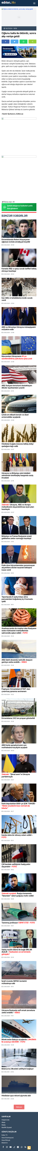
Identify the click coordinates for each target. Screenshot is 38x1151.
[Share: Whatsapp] (23, 42)
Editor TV (4, 1135)
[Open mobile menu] (34, 3)
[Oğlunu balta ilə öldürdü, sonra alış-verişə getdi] (19, 17)
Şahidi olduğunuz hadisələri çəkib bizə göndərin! (20, 207)
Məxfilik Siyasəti (7, 1127)
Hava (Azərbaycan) (8, 1137)
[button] (32, 41)
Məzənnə (4, 1143)
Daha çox (19, 1107)
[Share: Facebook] (6, 42)
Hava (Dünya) (6, 1140)
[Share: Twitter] (14, 42)
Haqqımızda (5, 1120)
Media (3, 1125)
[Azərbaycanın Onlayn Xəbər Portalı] (9, 2)
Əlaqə (3, 1122)
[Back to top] (32, 1145)
